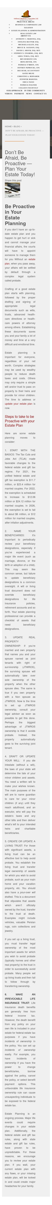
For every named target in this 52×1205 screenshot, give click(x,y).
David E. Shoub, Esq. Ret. (28, 50)
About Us (26, 36)
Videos (8, 94)
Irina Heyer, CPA (28, 62)
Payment (19, 94)
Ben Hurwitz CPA (28, 59)
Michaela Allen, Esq (28, 44)
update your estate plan (18, 403)
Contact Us (40, 94)
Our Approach (14, 91)
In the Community (34, 91)
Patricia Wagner (28, 85)
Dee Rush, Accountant (28, 70)
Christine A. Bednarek (28, 76)
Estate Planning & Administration (28, 30)
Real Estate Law (28, 33)
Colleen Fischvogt (28, 88)
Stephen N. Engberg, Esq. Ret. (28, 53)
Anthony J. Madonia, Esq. (28, 39)
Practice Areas (25, 22)
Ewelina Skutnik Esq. (28, 42)
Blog (17, 126)
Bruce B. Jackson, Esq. (28, 47)
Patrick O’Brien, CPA (28, 65)
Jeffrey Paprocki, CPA (28, 68)
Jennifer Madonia (28, 79)
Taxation (28, 28)
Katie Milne (28, 73)
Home (8, 126)
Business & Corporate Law (28, 25)
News (29, 94)
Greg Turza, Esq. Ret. (28, 56)
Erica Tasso (28, 82)
